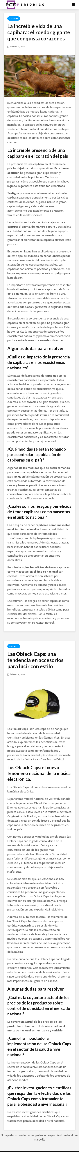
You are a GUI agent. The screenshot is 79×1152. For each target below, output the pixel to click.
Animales (13, 18)
